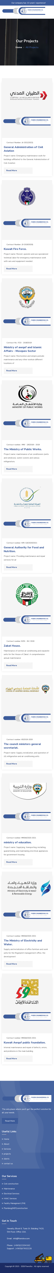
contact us (8, 1163)
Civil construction (11, 1184)
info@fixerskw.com (21, 1238)
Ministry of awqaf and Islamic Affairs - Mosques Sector (23, 349)
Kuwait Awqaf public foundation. (24, 1042)
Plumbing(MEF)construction (16, 1208)
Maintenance (9, 1188)
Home (6, 1139)
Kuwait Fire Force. (15, 249)
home (19, 47)
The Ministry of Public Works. (23, 449)
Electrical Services (11, 1193)
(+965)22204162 (22, 1245)
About (6, 1144)
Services (7, 1149)
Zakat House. (12, 646)
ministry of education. (17, 842)
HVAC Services (10, 1198)
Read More (11, 170)
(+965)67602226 (23, 1248)
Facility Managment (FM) (14, 1203)
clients (6, 1159)
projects (7, 1154)
